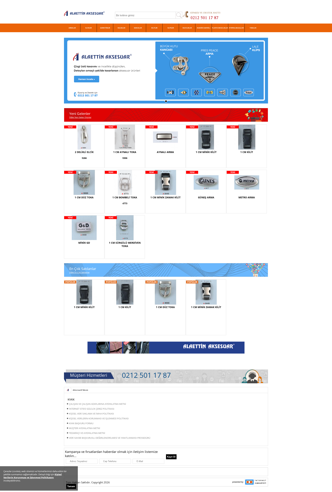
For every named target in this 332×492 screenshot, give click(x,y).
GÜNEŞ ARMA (206, 197)
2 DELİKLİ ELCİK (84, 152)
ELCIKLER (88, 28)
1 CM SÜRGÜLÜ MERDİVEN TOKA (125, 244)
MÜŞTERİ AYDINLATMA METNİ (84, 428)
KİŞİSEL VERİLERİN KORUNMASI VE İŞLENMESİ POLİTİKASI (99, 418)
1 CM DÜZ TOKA (84, 197)
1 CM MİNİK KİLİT (206, 152)
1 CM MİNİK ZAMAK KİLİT (165, 197)
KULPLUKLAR (187, 28)
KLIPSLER (171, 28)
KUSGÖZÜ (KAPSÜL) (203, 28)
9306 (124, 158)
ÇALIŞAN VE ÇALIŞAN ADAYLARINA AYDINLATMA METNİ (97, 403)
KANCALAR (138, 28)
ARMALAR (72, 28)
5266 (84, 158)
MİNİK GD (84, 242)
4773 (124, 203)
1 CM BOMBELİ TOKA (124, 197)
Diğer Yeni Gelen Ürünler (80, 117)
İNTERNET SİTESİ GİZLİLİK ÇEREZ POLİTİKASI (91, 408)
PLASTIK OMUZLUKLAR (220, 28)
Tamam (71, 486)
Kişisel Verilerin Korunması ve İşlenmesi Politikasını (32, 476)
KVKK (71, 399)
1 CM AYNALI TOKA (124, 152)
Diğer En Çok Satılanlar (79, 272)
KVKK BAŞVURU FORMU (81, 423)
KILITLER (154, 28)
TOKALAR (253, 28)
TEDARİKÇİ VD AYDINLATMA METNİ (87, 433)
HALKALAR (121, 28)
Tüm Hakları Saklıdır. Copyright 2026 (88, 482)
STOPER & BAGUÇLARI (236, 28)
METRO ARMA (246, 197)
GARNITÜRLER (105, 28)
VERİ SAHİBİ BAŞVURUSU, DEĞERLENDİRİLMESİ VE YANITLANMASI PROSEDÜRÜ (109, 437)
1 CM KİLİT (246, 152)
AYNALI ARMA (165, 152)
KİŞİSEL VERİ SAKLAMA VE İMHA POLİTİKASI (91, 413)
